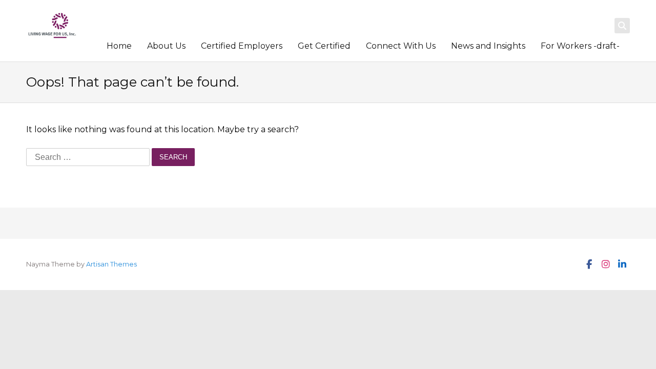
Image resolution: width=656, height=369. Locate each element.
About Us (166, 46)
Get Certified (324, 46)
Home (119, 46)
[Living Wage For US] (52, 25)
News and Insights (488, 46)
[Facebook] (589, 264)
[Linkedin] (621, 264)
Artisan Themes (111, 264)
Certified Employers (241, 46)
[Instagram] (605, 264)
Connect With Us (401, 46)
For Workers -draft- (580, 46)
